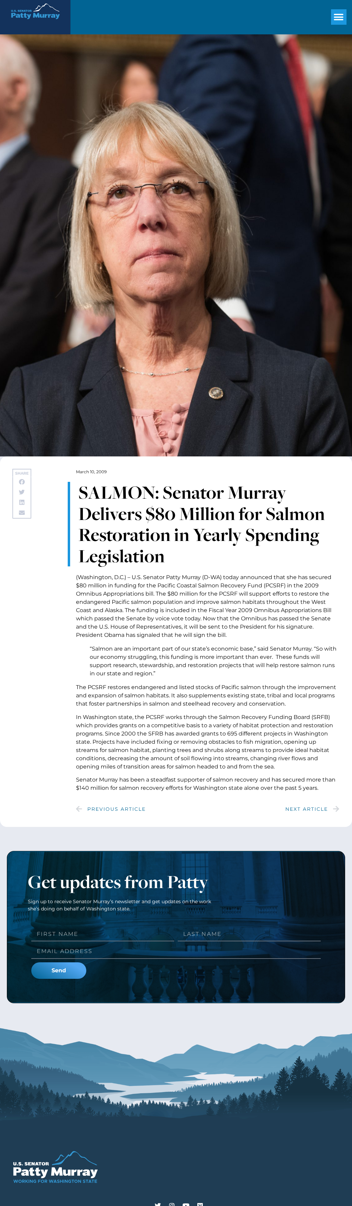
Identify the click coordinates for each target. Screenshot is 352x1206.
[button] (338, 17)
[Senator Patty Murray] (35, 23)
